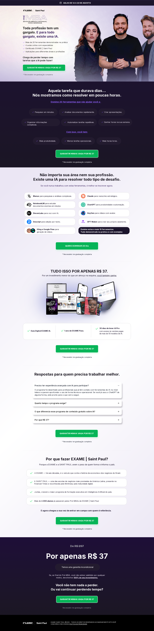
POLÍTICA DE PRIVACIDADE (78, 624)
